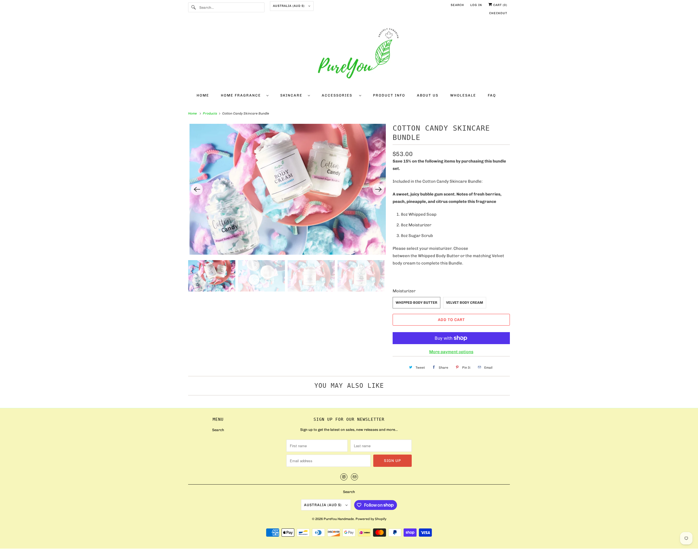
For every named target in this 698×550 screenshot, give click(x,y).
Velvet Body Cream (464, 302)
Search (457, 5)
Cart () (499, 5)
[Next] (378, 189)
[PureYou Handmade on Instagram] (343, 476)
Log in (476, 5)
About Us (427, 95)
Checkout (498, 13)
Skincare (292, 95)
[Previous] (197, 189)
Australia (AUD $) (289, 6)
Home (203, 95)
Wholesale (463, 95)
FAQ (492, 95)
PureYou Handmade (339, 519)
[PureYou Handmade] (349, 55)
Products (210, 113)
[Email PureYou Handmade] (354, 476)
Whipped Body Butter (416, 302)
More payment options (451, 351)
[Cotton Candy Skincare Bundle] (287, 189)
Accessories (339, 95)
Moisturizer (404, 290)
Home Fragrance (242, 95)
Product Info (389, 95)
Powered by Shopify (371, 519)
